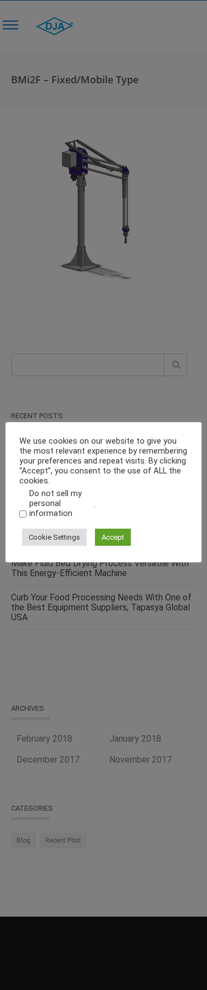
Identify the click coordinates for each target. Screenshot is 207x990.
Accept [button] (113, 537)
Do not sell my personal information (55, 503)
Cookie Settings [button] (54, 537)
